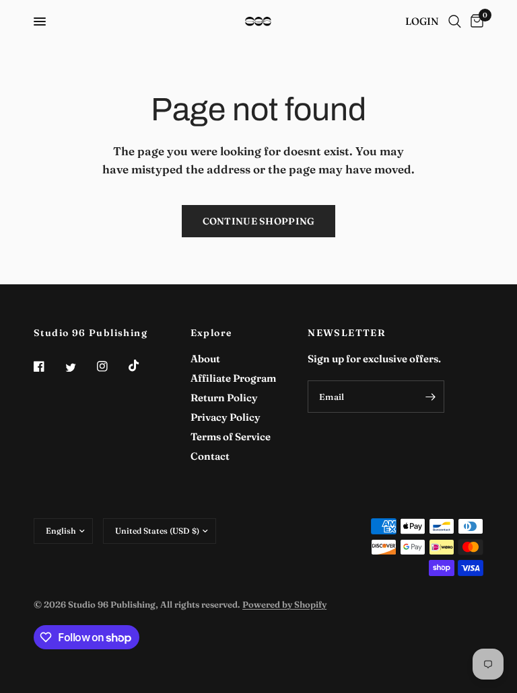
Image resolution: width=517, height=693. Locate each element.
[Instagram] (112, 366)
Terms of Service (231, 436)
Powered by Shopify (284, 604)
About (205, 358)
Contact (210, 456)
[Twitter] (80, 367)
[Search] (455, 21)
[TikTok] (143, 365)
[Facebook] (48, 366)
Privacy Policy (226, 417)
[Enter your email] (430, 396)
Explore (211, 332)
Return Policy (224, 397)
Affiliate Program (233, 378)
